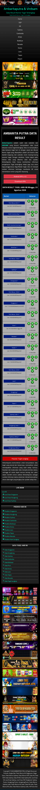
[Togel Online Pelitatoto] (20, 112)
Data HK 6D (17, 778)
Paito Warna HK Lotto (17, 784)
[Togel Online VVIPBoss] (20, 66)
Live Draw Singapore (11, 494)
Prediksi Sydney (9, 517)
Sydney (20, 30)
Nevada (20, 44)
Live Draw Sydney (10, 501)
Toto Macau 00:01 (14, 203)
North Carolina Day (13, 214)
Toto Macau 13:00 (14, 259)
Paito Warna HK (21, 773)
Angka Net (12, 773)
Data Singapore (9, 550)
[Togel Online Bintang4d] (20, 646)
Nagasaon (29, 773)
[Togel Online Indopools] (20, 745)
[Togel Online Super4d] (20, 84)
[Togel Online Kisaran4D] (20, 94)
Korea (20, 48)
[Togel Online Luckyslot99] (20, 691)
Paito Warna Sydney (12, 775)
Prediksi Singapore (10, 511)
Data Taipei (8, 575)
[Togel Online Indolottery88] (20, 727)
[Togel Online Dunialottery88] (20, 709)
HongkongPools (24, 782)
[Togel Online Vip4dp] (20, 700)
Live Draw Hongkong (11, 497)
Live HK (4, 492)
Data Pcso (7, 565)
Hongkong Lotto (13, 426)
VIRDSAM (5, 145)
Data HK (32, 775)
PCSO (20, 37)
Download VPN (20, 181)
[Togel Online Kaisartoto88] (20, 673)
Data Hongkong (9, 553)
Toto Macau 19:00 (14, 314)
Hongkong (14, 392)
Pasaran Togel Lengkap (20, 458)
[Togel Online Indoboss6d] (20, 600)
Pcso (13, 325)
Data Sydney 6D (26, 778)
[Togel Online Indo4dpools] (20, 682)
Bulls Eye (13, 247)
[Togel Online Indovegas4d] (20, 763)
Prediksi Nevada (9, 536)
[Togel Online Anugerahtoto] (20, 718)
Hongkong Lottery (14, 448)
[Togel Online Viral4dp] (20, 121)
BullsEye (20, 40)
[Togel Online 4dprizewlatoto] (20, 664)
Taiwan (14, 348)
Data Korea (8, 569)
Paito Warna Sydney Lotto (21, 787)
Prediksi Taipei (9, 533)
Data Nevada (8, 578)
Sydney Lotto (13, 414)
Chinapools (14, 281)
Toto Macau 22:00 (14, 370)
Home (20, 19)
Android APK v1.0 (20, 176)
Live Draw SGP (21, 780)
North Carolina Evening (13, 225)
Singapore (14, 303)
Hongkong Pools (12, 782)
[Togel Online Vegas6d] (20, 627)
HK (20, 26)
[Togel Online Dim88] (20, 75)
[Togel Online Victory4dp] (20, 609)
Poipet (20, 59)
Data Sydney (8, 556)
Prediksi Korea (9, 527)
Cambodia (20, 33)
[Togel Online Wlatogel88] (20, 655)
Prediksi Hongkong (10, 514)
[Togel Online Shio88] (20, 754)
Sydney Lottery (13, 437)
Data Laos (7, 572)
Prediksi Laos (8, 530)
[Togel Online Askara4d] (20, 636)
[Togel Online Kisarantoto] (20, 103)
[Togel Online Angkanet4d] (20, 736)
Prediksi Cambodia (10, 520)
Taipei (20, 55)
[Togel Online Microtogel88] (20, 591)
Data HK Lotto (29, 784)
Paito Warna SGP (24, 775)
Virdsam (6, 773)
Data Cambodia (9, 559)
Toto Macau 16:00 (14, 292)
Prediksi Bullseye (10, 524)
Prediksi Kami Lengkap (11, 539)
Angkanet (29, 780)
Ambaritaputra (7, 143)
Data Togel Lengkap (10, 581)
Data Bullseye (8, 562)
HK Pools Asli (33, 787)
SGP (20, 22)
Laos (20, 51)
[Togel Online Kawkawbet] (20, 618)
